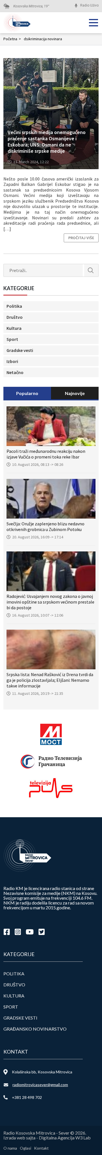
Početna (12, 38)
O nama (10, 1148)
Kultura (14, 328)
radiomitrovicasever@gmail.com (40, 1084)
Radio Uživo (89, 5)
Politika (14, 306)
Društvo (15, 317)
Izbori (12, 361)
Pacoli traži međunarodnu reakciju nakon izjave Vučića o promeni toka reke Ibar (46, 454)
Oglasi (25, 1148)
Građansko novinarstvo (35, 1028)
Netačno (15, 372)
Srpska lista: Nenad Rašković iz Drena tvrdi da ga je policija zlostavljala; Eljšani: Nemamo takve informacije (50, 680)
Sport (12, 339)
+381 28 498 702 (27, 1097)
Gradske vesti (20, 350)
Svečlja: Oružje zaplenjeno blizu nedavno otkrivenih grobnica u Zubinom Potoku (45, 526)
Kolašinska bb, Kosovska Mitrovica (42, 1071)
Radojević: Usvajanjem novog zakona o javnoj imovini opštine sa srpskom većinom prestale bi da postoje (50, 601)
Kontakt (41, 1148)
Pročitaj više (81, 237)
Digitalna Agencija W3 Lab (65, 1137)
